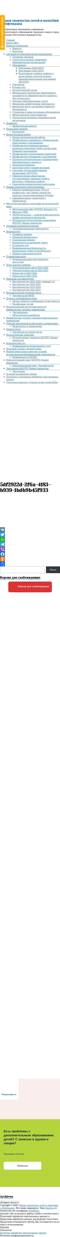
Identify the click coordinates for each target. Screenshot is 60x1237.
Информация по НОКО (24, 357)
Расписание (18, 131)
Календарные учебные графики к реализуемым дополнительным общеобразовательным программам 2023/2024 (37, 77)
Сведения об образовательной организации (29, 54)
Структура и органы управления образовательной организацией (29, 61)
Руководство (19, 87)
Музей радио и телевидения (27, 326)
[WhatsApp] (30, 539)
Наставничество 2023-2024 (26, 287)
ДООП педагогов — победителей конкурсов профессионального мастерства (35, 216)
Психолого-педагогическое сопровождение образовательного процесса (35, 160)
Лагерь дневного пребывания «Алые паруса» (36, 301)
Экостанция (18, 371)
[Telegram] (30, 544)
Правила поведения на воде (27, 253)
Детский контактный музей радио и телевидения (32, 323)
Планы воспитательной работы (28, 137)
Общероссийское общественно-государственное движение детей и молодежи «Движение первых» (30, 179)
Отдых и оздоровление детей (21, 298)
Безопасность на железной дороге (30, 242)
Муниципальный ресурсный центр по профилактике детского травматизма (26, 308)
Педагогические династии (20, 334)
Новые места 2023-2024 (24, 273)
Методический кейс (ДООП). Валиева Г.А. (34, 209)
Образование (19, 65)
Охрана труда (13, 329)
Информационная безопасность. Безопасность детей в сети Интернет (31, 249)
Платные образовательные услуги (30, 101)
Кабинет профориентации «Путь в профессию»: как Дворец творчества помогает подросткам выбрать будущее (32, 192)
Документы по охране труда (27, 332)
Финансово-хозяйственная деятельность (33, 104)
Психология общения (23, 165)
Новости (16, 48)
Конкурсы (17, 51)
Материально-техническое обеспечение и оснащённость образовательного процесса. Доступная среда (34, 95)
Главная (10, 40)
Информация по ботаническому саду (31, 346)
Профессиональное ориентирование (25, 187)
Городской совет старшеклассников (31, 167)
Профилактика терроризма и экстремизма (34, 156)
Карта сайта (12, 42)
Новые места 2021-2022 (24, 276)
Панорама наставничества (20, 278)
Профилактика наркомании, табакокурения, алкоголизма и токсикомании (35, 141)
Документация (20, 312)
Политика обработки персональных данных (23, 1232)
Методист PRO (20, 212)
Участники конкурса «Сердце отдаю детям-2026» (32, 382)
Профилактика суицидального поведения (34, 154)
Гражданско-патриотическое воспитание (33, 184)
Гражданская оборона (23, 240)
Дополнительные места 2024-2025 (30, 270)
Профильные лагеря (22, 304)
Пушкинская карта (16, 256)
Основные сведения (22, 57)
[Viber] (30, 549)
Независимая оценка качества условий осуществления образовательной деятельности (30, 353)
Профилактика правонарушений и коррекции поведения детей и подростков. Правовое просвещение (34, 148)
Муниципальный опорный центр (23, 292)
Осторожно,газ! (20, 245)
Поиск (53, 569)
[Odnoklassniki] (30, 559)
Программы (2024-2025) (31, 68)
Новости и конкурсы (17, 45)
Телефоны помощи (22, 234)
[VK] (30, 529)
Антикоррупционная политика (22, 225)
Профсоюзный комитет (24, 126)
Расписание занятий (16, 128)
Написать (22, 1165)
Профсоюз (11, 123)
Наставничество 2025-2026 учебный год (33, 281)
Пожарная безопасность (24, 237)
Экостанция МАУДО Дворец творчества (27, 368)
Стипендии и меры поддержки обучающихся (36, 112)
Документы (18, 84)
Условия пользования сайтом (21, 374)
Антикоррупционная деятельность (30, 228)
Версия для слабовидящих (33, 586)
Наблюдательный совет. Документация (32, 365)
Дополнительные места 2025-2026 (30, 267)
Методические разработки (26, 315)
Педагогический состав (24, 90)
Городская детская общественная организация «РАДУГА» (29, 171)
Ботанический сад (15, 343)
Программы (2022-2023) (31, 70)
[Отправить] (30, 564)
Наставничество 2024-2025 (26, 284)
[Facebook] (30, 554)
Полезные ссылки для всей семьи (23, 348)
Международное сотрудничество (29, 115)
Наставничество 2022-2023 (26, 290)
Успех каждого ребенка (18, 264)
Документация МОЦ (23, 295)
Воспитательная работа (18, 134)
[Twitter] (30, 534)
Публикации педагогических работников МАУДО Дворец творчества (34, 221)
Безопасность (13, 231)
